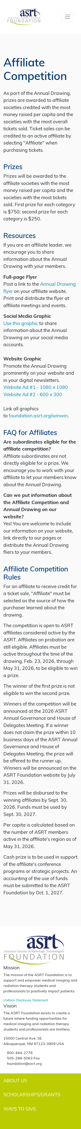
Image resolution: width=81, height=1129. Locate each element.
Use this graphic (21, 323)
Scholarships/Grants (31, 1094)
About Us (15, 1080)
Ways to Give (19, 1108)
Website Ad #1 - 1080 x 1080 (35, 387)
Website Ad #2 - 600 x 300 (32, 394)
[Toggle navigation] (67, 16)
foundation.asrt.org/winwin (38, 415)
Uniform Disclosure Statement (25, 1000)
